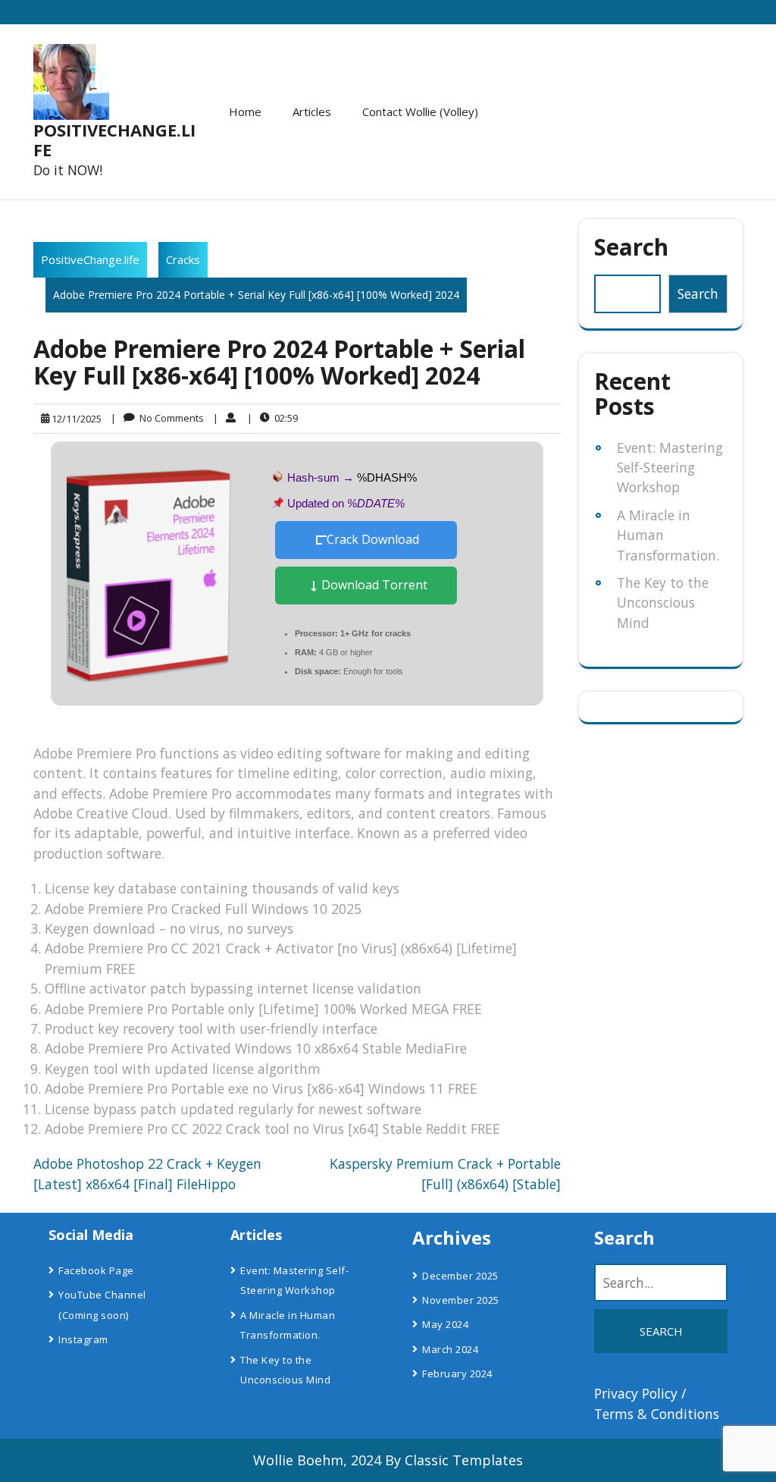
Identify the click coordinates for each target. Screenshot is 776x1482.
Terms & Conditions (656, 1414)
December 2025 (460, 1276)
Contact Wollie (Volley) (420, 111)
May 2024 (445, 1324)
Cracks (183, 259)
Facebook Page (96, 1270)
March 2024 (450, 1349)
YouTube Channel (102, 1294)
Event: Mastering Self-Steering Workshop (670, 467)
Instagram (83, 1339)
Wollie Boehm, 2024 (317, 1460)
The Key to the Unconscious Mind (663, 602)
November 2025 (460, 1300)
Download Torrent (372, 584)
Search (631, 246)
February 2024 (457, 1373)
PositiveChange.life (114, 139)
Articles (312, 111)
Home (245, 111)
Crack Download (373, 539)
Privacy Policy (635, 1393)
